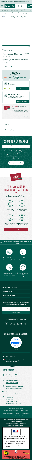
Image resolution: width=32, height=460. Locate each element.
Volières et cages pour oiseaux (9, 13)
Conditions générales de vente (16, 408)
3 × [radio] (14, 77)
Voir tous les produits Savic (16, 163)
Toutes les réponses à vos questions (14, 377)
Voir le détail (5, 62)
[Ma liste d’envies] (24, 6)
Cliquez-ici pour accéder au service (14, 388)
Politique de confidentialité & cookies (10, 413)
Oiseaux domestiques (16, 12)
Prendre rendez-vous (11, 382)
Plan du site (10, 415)
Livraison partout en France (9, 273)
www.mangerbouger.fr (15, 421)
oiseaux (14, 153)
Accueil (3, 12)
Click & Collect (23, 258)
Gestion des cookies (19, 415)
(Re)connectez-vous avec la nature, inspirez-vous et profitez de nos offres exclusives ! (16, 303)
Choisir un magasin (22, 101)
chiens (10, 153)
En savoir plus (22, 77)
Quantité (4, 67)
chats (6, 153)
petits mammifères (22, 153)
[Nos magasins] (19, 6)
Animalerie (9, 12)
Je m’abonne (16, 312)
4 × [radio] (17, 77)
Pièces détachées (26, 413)
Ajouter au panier (23, 89)
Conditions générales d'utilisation (11, 410)
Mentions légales (24, 410)
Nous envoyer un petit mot (12, 394)
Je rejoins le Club (22, 116)
